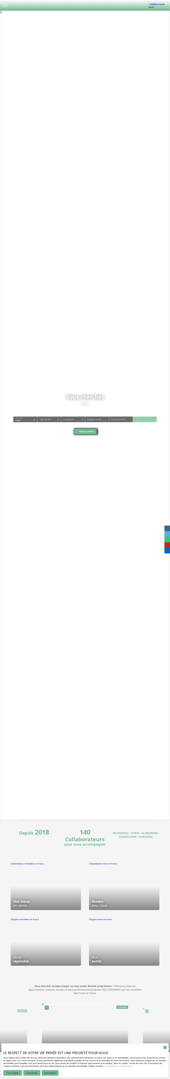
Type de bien (45, 419)
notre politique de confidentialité (118, 1066)
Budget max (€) (94, 419)
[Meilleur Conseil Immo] (158, 5)
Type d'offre (19, 418)
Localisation (68, 419)
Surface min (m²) (118, 419)
